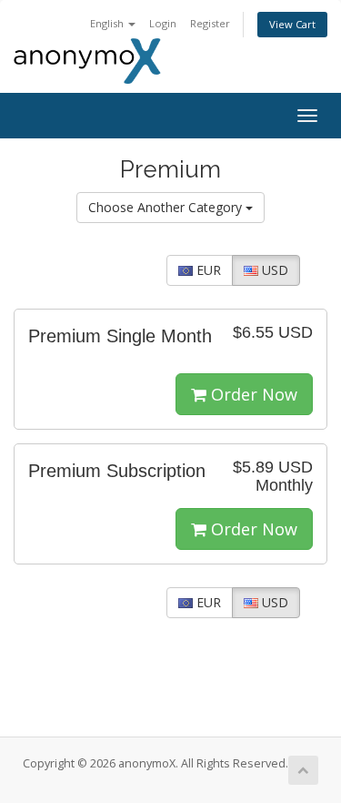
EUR (207, 270)
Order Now (251, 394)
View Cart (292, 24)
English (108, 23)
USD (273, 270)
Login (162, 23)
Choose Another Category (167, 207)
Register (210, 23)
